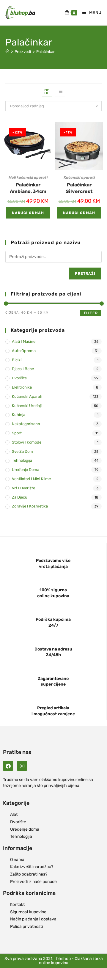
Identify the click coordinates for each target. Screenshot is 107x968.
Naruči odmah (28, 213)
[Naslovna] (7, 51)
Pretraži (85, 273)
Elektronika (22, 387)
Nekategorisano (26, 424)
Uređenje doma (25, 469)
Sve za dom (22, 451)
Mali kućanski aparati (28, 177)
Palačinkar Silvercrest (79, 188)
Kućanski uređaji (27, 405)
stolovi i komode (26, 442)
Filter (91, 313)
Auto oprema (24, 350)
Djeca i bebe (23, 369)
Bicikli (17, 360)
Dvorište (19, 378)
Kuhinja (18, 414)
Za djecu (19, 497)
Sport (17, 433)
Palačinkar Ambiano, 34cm (28, 188)
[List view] (60, 92)
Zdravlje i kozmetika (30, 506)
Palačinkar (45, 51)
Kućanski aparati (79, 177)
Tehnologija (22, 460)
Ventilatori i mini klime (31, 479)
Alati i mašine (23, 341)
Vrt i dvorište (23, 488)
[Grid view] (47, 92)
